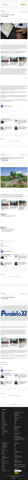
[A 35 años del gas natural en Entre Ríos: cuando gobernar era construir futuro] (2, 128)
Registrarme (2, 245)
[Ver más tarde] (1, 16)
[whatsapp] (2, 16)
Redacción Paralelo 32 (8, 106)
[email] (6, 16)
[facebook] (3, 16)
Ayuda (18, 476)
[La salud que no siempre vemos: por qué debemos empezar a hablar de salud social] (16, 121)
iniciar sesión (12, 276)
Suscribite (22, 4)
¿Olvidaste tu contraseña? (4, 246)
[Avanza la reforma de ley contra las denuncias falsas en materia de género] (16, 128)
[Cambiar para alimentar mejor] (2, 121)
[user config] (25, 4)
